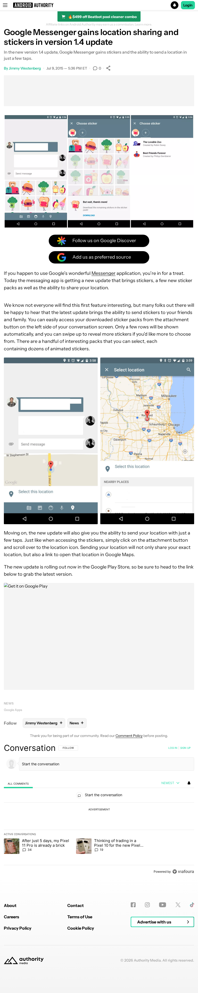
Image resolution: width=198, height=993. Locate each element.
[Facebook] (133, 904)
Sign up (185, 747)
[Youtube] (162, 904)
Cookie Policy (80, 928)
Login (188, 5)
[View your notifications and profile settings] (189, 783)
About (10, 905)
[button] (99, 5)
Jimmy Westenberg (25, 68)
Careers (11, 916)
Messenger (104, 273)
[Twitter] (178, 904)
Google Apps (13, 710)
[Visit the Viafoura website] (183, 871)
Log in (172, 747)
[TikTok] (192, 904)
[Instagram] (147, 904)
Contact (75, 905)
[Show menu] (5, 5)
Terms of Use (79, 916)
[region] (99, 810)
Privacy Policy (17, 928)
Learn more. (143, 24)
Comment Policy (129, 735)
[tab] (18, 783)
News (9, 703)
